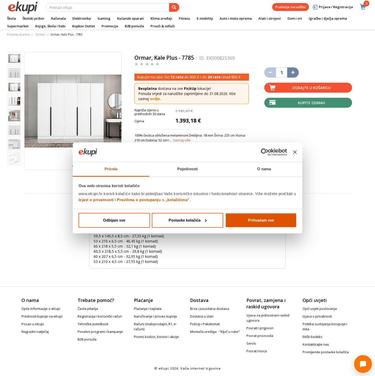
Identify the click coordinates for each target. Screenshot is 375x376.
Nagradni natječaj (35, 331)
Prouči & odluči (163, 26)
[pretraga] (174, 7)
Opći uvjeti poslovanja (320, 308)
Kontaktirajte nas (316, 344)
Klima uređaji (161, 18)
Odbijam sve (114, 220)
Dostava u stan (202, 316)
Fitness (184, 18)
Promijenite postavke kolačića (326, 352)
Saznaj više (182, 140)
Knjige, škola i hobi (50, 26)
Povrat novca (256, 351)
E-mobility (205, 18)
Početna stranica (18, 34)
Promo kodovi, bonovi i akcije (156, 336)
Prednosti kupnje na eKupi (41, 316)
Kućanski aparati (130, 18)
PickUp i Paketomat (205, 324)
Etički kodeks (312, 336)
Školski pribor (33, 18)
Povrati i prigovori (259, 328)
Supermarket (18, 26)
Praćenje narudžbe (290, 7)
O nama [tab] (264, 169)
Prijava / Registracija (336, 7)
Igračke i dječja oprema (328, 18)
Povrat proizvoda (259, 335)
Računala (58, 18)
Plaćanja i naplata (147, 308)
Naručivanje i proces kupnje (155, 316)
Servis (251, 343)
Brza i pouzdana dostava (209, 308)
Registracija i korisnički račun (100, 316)
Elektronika (81, 18)
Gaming (103, 18)
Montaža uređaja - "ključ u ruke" (215, 331)
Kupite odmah (311, 102)
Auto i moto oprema (236, 18)
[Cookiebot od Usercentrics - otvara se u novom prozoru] (264, 152)
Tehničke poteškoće (93, 324)
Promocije (110, 26)
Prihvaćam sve (261, 220)
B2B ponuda (134, 26)
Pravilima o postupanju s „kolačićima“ (153, 200)
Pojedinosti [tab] (187, 169)
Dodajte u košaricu (311, 87)
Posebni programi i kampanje (100, 331)
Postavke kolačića (185, 220)
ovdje (155, 98)
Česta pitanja (88, 308)
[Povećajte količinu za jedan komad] (293, 72)
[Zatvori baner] (295, 152)
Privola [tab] (111, 169)
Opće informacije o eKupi (40, 308)
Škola (11, 18)
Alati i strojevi (269, 18)
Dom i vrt (295, 18)
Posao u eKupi (32, 324)
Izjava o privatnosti (317, 316)
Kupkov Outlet (83, 26)
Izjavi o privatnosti (96, 200)
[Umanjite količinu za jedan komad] (270, 72)
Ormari (40, 34)
